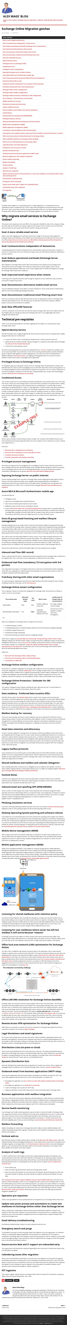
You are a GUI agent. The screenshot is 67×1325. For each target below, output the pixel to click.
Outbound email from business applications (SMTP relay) (21, 153)
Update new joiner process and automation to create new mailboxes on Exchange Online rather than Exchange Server (33, 174)
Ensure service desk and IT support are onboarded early (20, 184)
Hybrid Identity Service (10, 60)
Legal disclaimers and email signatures (15, 145)
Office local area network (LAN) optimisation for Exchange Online (23, 136)
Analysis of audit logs (9, 168)
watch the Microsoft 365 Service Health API (48, 1120)
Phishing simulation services (12, 118)
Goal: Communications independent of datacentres (19, 43)
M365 (16, 1280)
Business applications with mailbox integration (17, 156)
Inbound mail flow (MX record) (12, 81)
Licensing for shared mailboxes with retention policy (19, 130)
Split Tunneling (29, 1029)
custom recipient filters (53, 1067)
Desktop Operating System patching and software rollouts (21, 121)
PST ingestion (7, 190)
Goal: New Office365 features (12, 58)
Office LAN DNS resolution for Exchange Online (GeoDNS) (20, 139)
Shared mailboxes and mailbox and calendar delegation (20, 110)
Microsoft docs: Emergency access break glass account (22, 452)
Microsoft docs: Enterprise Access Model (20, 373)
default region (24, 697)
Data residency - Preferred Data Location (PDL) (17, 98)
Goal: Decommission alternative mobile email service (19, 52)
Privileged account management (13, 69)
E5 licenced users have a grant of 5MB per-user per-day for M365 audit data (29, 1180)
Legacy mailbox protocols (11, 107)
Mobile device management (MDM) (14, 124)
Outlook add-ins (8, 165)
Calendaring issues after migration (14, 187)
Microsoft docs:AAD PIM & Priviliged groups (40, 471)
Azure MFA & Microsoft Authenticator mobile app (18, 75)
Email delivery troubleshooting (12, 178)
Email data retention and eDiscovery (14, 104)
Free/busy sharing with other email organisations (18, 87)
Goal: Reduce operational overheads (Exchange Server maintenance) (24, 46)
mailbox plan (28, 670)
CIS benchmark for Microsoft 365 (38, 1144)
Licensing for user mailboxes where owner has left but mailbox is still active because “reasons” (33, 133)
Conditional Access (9, 66)
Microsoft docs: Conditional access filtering (19, 450)
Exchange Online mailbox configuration (15, 92)
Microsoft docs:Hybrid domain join (19, 344)
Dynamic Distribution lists (11, 150)
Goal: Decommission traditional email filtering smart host (21, 55)
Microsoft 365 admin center (48, 1140)
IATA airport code (49, 1013)
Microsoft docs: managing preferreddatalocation (35, 707)
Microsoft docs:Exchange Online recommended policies (22, 658)
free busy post (31, 583)
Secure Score (26, 642)
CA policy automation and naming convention (19, 457)
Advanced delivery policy (56, 806)
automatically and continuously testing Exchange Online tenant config (38, 639)
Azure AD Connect (19, 356)
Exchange (9, 1280)
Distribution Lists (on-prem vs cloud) (14, 148)
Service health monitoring (11, 159)
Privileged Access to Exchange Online (14, 63)
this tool (25, 965)
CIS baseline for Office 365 (13, 660)
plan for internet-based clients (40, 826)
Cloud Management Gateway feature (15, 826)
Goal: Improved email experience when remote (17, 49)
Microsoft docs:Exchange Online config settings (20, 656)
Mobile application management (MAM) (15, 127)
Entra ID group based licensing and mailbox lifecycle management (24, 78)
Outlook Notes (7, 113)
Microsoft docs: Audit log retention (13, 1189)
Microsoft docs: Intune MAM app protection (35, 858)
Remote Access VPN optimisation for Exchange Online (20, 142)
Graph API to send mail (32, 1085)
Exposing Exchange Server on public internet (17, 72)
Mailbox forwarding (9, 162)
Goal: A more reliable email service (14, 40)
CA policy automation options (14, 455)
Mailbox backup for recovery (12, 101)
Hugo (41, 1323)
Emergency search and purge (12, 181)
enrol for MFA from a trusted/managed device (27, 508)
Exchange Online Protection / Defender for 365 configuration (22, 95)
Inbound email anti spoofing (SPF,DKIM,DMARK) (17, 116)
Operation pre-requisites (10, 171)
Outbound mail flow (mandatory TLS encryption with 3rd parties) (23, 84)
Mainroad (47, 1323)
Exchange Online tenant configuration (15, 89)
